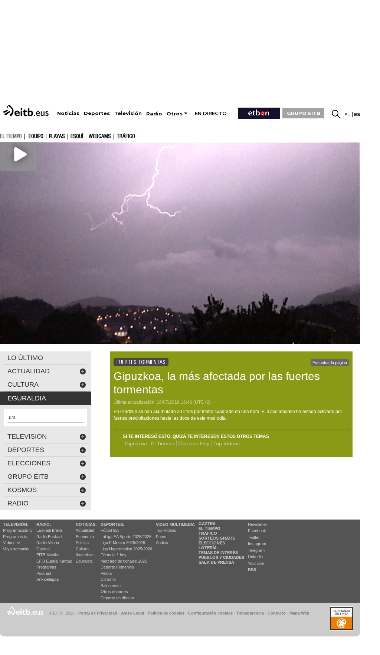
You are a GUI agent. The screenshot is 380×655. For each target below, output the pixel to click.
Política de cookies (166, 613)
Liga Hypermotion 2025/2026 (126, 549)
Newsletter (257, 524)
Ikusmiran (85, 555)
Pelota (106, 573)
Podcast (43, 573)
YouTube (256, 563)
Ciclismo (108, 579)
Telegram (256, 550)
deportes (25, 449)
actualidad (28, 371)
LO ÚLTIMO (25, 357)
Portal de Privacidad (97, 613)
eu (347, 114)
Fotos (161, 536)
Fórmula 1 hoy (114, 555)
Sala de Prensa (216, 562)
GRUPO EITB (303, 113)
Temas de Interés (218, 552)
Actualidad (85, 530)
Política (82, 542)
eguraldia (26, 398)
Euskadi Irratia (49, 530)
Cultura (82, 549)
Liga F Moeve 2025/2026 (123, 542)
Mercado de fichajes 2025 (124, 561)
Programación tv (18, 530)
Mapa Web (299, 613)
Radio (18, 503)
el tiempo (11, 136)
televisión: (16, 524)
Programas (46, 567)
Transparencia (250, 613)
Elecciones (212, 543)
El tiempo (209, 528)
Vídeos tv (11, 542)
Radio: (43, 524)
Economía (85, 536)
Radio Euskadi (49, 536)
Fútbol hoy (110, 530)
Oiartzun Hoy (193, 443)
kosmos (22, 490)
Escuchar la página (329, 362)
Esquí (77, 137)
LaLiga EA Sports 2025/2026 (126, 536)
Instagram (257, 543)
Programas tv (15, 536)
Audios (162, 542)
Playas (57, 137)
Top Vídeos (226, 443)
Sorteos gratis (217, 538)
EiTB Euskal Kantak (54, 561)
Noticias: (86, 524)
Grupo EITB (28, 476)
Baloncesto (111, 585)
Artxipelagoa (47, 579)
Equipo (36, 137)
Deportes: (112, 524)
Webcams (100, 137)
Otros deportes (114, 591)
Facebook (257, 530)
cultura (23, 384)
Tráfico (126, 137)
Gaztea (43, 549)
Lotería (208, 548)
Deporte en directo (117, 598)
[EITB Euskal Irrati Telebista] (26, 110)
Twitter (254, 537)
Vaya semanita (16, 549)
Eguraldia (84, 561)
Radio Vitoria (47, 542)
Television (27, 436)
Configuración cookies (210, 613)
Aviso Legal (132, 613)
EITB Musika (47, 555)
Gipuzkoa (136, 443)
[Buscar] (336, 114)
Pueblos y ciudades (221, 557)
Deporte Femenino (117, 567)
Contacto (277, 613)
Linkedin (255, 556)
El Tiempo (162, 443)
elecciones (28, 463)
